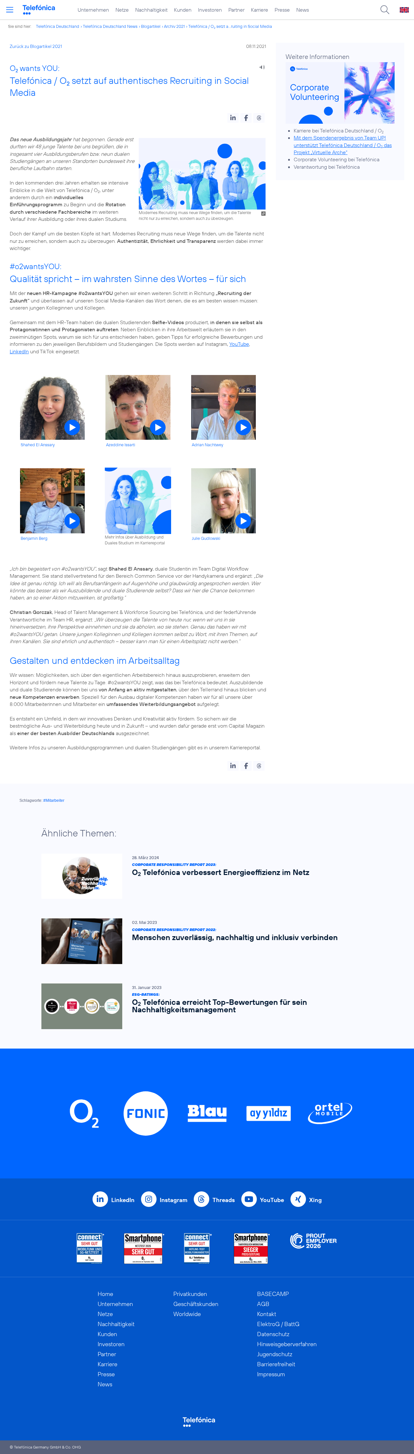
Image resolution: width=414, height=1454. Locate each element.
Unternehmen (93, 9)
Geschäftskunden (195, 1304)
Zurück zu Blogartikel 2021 (36, 46)
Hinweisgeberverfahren (287, 1344)
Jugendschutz (274, 1354)
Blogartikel (150, 26)
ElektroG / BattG (278, 1324)
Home (105, 1294)
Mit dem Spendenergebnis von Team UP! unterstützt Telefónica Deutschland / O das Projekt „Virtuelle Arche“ (343, 144)
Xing (315, 1200)
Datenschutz (273, 1334)
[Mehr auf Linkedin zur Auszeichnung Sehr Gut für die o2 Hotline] (198, 1248)
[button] (233, 118)
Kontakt (266, 1314)
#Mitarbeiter (53, 800)
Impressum (271, 1374)
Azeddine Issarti (120, 444)
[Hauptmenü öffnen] (9, 9)
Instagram (173, 1200)
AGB (263, 1304)
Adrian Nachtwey (207, 444)
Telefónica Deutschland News (110, 26)
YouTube (239, 344)
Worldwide (187, 1314)
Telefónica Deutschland (57, 26)
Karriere (259, 9)
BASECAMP (273, 1294)
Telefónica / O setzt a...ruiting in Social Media (230, 26)
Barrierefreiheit (276, 1364)
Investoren (210, 9)
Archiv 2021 (174, 26)
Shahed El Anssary (38, 444)
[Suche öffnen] (385, 9)
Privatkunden (190, 1294)
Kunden (182, 9)
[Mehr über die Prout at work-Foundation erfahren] (313, 1248)
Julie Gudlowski (206, 538)
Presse (282, 9)
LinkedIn (19, 351)
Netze (122, 9)
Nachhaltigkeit (151, 9)
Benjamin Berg (34, 538)
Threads (223, 1200)
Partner (236, 9)
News (302, 9)
